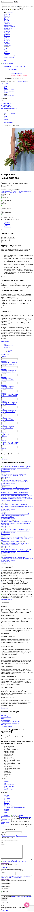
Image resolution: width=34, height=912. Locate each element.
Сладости (7, 347)
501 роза (3, 724)
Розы (5, 88)
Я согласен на (17, 896)
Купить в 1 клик (26, 191)
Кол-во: (3, 832)
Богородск (7, 16)
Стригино (7, 43)
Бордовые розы (5, 720)
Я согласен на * (17, 860)
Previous (10, 350)
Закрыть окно (21, 81)
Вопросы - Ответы (9, 806)
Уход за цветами (9, 57)
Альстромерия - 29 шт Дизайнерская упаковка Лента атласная (14, 483)
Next (9, 351)
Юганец (6, 39)
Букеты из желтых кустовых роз (10, 721)
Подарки (6, 92)
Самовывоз (7, 227)
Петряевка (7, 29)
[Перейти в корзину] (6, 110)
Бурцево (6, 42)
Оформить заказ (5, 191)
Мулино (6, 37)
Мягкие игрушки (9, 345)
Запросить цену (16, 877)
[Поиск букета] (2, 110)
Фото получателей (9, 56)
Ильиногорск (8, 28)
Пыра (5, 19)
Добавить (4, 459)
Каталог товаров (6, 83)
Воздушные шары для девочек (10, 723)
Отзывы (6, 54)
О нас (6, 48)
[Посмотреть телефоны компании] (4, 110)
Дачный (6, 33)
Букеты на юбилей (6, 726)
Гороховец (7, 36)
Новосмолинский (9, 26)
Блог (5, 812)
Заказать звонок (5, 819)
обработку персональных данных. (21, 860)
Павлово (6, 17)
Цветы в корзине (9, 89)
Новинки (7, 31)
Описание (7, 222)
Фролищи (7, 23)
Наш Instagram (5, 826)
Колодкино (7, 14)
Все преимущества (6, 599)
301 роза (3, 715)
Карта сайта (7, 804)
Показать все (4, 708)
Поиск (16, 1)
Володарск (7, 40)
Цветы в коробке (9, 95)
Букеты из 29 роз (6, 717)
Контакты (7, 53)
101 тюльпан (4, 718)
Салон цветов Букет (25, 817)
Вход (5, 60)
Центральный (8, 25)
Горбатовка (7, 45)
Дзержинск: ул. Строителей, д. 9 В (14, 66)
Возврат (6, 810)
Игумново (7, 22)
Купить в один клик (20, 861)
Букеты (6, 86)
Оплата (6, 51)
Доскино (6, 20)
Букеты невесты (9, 91)
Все (5, 344)
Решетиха (7, 34)
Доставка (7, 50)
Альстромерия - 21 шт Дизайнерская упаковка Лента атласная (8, 518)
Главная (6, 795)
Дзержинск (9, 12)
